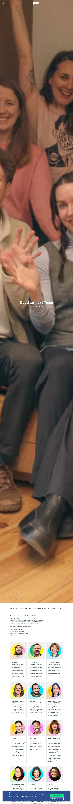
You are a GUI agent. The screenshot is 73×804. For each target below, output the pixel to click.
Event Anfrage (45, 608)
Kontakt (39, 608)
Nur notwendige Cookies (57, 798)
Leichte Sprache (23, 608)
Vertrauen (59, 608)
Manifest (53, 608)
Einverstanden (56, 795)
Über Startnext (13, 608)
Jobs (34, 608)
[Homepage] (36, 3)
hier (36, 796)
